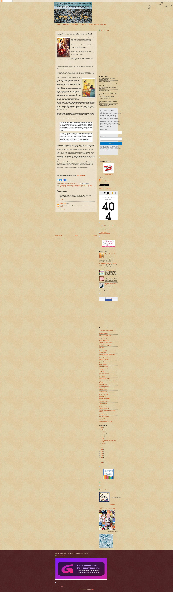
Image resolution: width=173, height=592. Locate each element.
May (103, 436)
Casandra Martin (63, 185)
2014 (102, 449)
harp (88, 185)
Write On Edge (102, 418)
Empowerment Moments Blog (105, 355)
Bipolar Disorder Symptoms (104, 233)
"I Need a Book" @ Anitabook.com (106, 330)
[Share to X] (85, 183)
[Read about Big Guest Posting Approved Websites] (105, 30)
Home (58, 24)
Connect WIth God (103, 350)
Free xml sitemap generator (60, 586)
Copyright (83, 24)
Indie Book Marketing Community (105, 367)
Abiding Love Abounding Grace (105, 335)
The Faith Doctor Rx (103, 405)
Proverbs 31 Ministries (103, 387)
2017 (102, 429)
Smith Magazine (102, 396)
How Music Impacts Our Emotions (83, 141)
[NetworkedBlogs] (108, 298)
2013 (102, 451)
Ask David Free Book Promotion (105, 342)
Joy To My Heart (102, 369)
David (70, 185)
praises (75, 186)
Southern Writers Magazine (104, 398)
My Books (66, 24)
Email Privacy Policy (106, 150)
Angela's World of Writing (104, 338)
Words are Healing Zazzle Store (98, 24)
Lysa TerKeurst (102, 376)
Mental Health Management (104, 378)
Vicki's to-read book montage (107, 508)
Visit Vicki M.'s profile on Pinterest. (106, 229)
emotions (74, 185)
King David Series (66, 186)
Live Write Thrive (102, 374)
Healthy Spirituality (103, 364)
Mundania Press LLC (103, 384)
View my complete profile (104, 181)
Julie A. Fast (101, 371)
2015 (102, 447)
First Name (103, 136)
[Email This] (82, 183)
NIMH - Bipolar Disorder (104, 386)
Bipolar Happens (102, 343)
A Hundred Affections (103, 333)
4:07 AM (61, 199)
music (72, 186)
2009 (102, 455)
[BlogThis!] (84, 183)
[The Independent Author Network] (108, 225)
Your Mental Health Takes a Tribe (105, 421)
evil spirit (78, 185)
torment (93, 186)
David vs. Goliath (81, 175)
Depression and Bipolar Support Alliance (107, 354)
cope (68, 185)
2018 (102, 427)
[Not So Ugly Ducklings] (108, 478)
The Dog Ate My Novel (103, 401)
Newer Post (58, 235)
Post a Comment (62, 209)
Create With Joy (102, 352)
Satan (78, 186)
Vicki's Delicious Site (103, 414)
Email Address (103, 129)
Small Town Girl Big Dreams (104, 394)
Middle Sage (101, 382)
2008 (102, 457)
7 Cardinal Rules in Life (109, 270)
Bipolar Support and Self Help (105, 345)
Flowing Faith (102, 362)
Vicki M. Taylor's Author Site (104, 413)
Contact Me (75, 24)
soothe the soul (88, 186)
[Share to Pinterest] (88, 183)
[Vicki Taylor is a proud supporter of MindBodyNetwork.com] (99, 157)
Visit (112, 504)
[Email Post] (80, 183)
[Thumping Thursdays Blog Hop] (99, 294)
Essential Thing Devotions (104, 357)
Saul (81, 186)
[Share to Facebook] (86, 183)
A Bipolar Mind (102, 331)
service (83, 186)
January (103, 443)
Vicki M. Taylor (63, 203)
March (103, 438)
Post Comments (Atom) (65, 238)
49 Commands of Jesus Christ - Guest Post (108, 263)
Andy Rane (101, 337)
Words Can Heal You (108, 174)
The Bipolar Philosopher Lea (104, 399)
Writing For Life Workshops (104, 419)
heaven (58, 186)
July (103, 434)
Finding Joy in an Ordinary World (105, 361)
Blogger (92, 589)
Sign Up (111, 143)
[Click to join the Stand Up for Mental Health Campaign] (103, 232)
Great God (85, 185)
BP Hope (101, 349)
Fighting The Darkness (103, 359)
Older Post (94, 235)
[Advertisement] (76, 223)
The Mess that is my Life (104, 408)
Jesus (61, 186)
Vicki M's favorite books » (113, 531)
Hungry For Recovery (103, 366)
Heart (91, 185)
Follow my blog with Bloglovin (105, 188)
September (104, 433)
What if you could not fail (104, 416)
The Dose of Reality (103, 403)
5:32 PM (61, 206)
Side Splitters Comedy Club (104, 393)
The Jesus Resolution (103, 406)
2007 (102, 459)
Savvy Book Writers (103, 391)
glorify (81, 185)
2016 (102, 446)
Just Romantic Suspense (104, 373)
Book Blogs (101, 347)
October (103, 431)
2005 (102, 462)
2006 (102, 461)
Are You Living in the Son (104, 340)
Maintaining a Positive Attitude (111, 276)
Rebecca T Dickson (103, 389)
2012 (102, 453)
